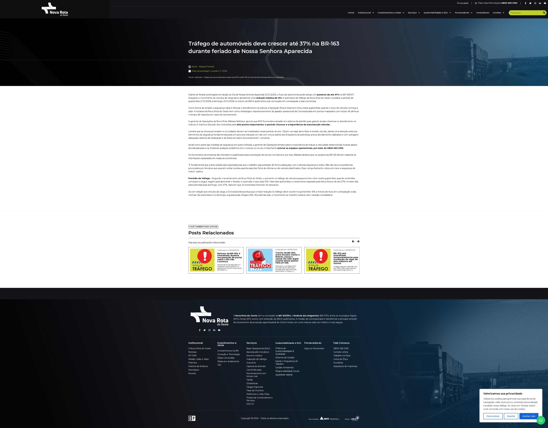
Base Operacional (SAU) (258, 348)
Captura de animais (255, 366)
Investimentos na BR (228, 350)
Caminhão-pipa (253, 370)
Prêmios (192, 362)
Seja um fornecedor (314, 348)
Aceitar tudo (529, 416)
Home (351, 12)
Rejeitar (511, 416)
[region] (511, 405)
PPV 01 (250, 404)
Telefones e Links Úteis (257, 394)
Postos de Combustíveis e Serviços (259, 399)
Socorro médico (254, 355)
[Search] (544, 12)
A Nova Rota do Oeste (199, 348)
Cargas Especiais (254, 387)
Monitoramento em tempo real (256, 375)
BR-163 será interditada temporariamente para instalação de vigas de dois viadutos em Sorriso (287, 258)
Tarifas (249, 380)
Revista (192, 373)
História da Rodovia (198, 366)
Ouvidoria (338, 362)
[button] (353, 241)
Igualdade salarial (283, 374)
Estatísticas (252, 383)
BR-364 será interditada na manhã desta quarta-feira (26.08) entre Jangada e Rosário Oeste (345, 258)
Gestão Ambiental (284, 367)
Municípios (193, 370)
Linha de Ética (341, 359)
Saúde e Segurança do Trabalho (286, 362)
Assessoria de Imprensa (345, 366)
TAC (219, 365)
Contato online (341, 352)
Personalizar (492, 416)
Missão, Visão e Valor (198, 359)
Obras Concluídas (225, 358)
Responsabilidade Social (287, 371)
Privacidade (463, 3)
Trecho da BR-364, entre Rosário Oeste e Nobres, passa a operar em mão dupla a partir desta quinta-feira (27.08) (229, 257)
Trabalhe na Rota (342, 355)
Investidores (482, 12)
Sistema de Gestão (284, 357)
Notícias (198, 77)
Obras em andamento (228, 361)
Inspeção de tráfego (256, 359)
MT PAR (192, 355)
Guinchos (251, 362)
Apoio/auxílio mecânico (257, 352)
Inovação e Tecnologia (228, 354)
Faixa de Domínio (255, 390)
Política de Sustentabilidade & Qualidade (284, 351)
